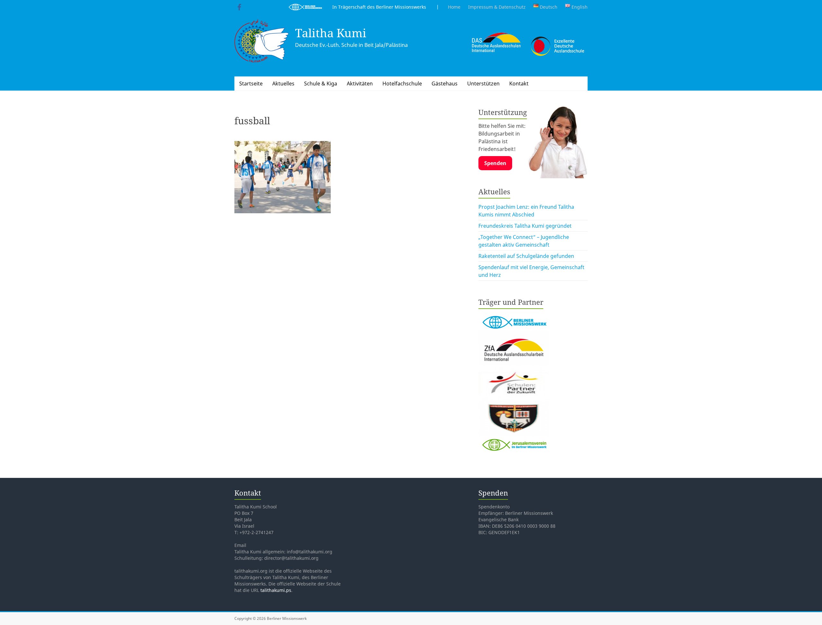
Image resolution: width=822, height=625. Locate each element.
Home (454, 7)
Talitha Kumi (330, 33)
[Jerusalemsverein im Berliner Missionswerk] (513, 440)
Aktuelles (283, 83)
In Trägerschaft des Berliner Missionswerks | (380, 7)
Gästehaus (445, 83)
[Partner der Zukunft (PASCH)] (513, 369)
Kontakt (519, 83)
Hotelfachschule (402, 83)
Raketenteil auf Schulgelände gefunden (526, 256)
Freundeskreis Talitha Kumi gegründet (525, 225)
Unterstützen (483, 83)
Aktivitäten (360, 83)
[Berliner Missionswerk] (513, 314)
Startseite (251, 83)
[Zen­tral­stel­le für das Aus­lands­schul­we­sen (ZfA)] (513, 334)
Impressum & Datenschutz (497, 7)
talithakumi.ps (275, 590)
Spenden (495, 163)
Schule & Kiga (320, 83)
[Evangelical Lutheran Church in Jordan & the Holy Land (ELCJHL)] (513, 404)
